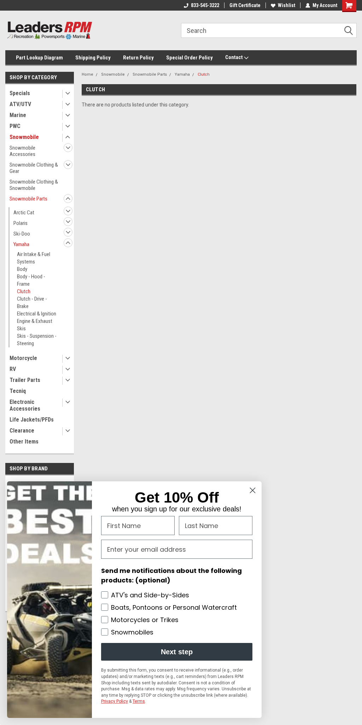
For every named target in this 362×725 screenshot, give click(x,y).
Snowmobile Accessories (22, 151)
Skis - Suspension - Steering (37, 340)
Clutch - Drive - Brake (32, 302)
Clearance (22, 430)
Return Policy (138, 57)
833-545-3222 (205, 5)
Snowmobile (24, 137)
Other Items (24, 441)
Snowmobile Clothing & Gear (34, 168)
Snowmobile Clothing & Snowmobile (34, 185)
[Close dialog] (252, 490)
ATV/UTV (20, 104)
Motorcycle (23, 358)
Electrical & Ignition (36, 314)
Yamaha (21, 244)
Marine (18, 115)
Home (87, 74)
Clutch (23, 291)
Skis (21, 328)
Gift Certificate (245, 5)
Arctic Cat (23, 212)
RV (13, 369)
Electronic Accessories (25, 405)
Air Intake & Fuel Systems (33, 258)
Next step (177, 652)
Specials (20, 93)
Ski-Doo (21, 234)
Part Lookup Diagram (39, 57)
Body (22, 269)
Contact (234, 57)
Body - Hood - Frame (31, 280)
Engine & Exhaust (34, 321)
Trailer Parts (25, 380)
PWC (15, 126)
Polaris (20, 223)
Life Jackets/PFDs (32, 419)
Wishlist (286, 5)
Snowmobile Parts (28, 199)
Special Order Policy (189, 57)
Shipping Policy (93, 57)
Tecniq (18, 391)
